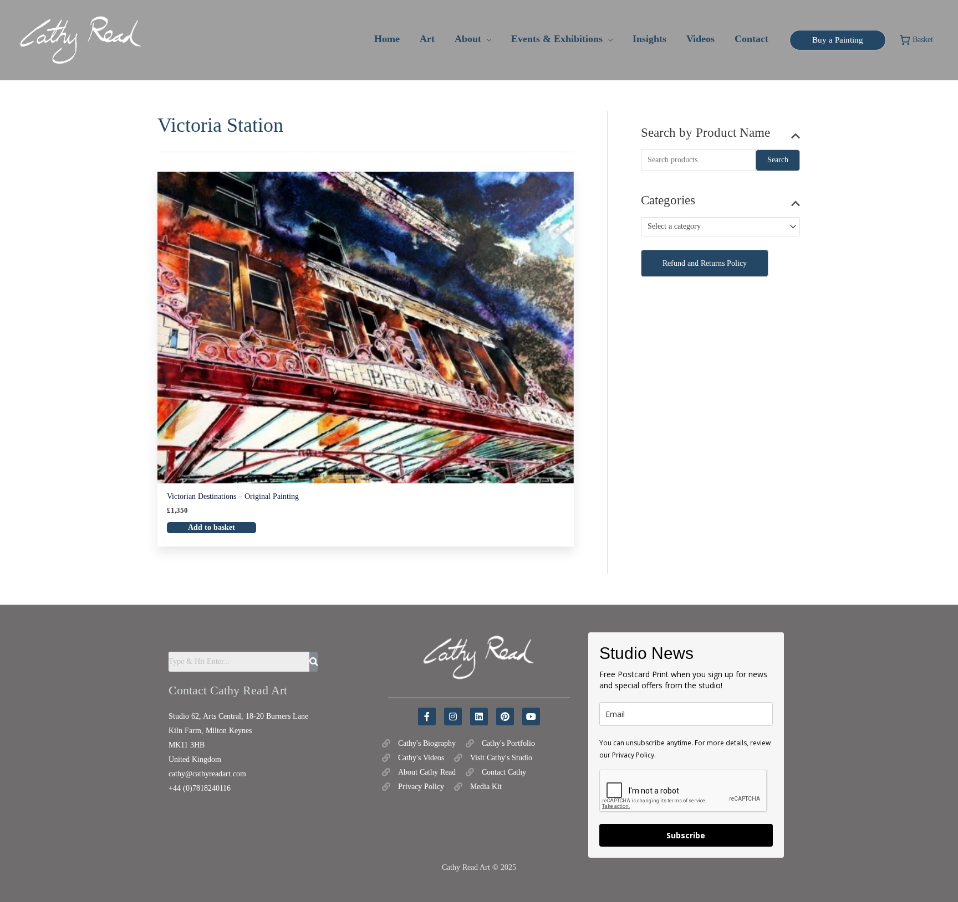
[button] (486, 38)
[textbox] (716, 226)
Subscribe (685, 835)
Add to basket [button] (211, 527)
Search (777, 160)
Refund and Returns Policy (705, 263)
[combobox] (720, 226)
